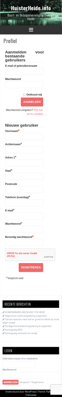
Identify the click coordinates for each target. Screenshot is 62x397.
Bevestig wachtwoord (19, 236)
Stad (8, 170)
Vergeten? (25, 382)
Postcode (11, 184)
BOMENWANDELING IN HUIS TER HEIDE (25, 312)
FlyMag (50, 391)
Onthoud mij (34, 94)
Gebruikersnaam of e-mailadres (20, 358)
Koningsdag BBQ (13, 329)
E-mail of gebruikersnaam (21, 65)
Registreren (38, 382)
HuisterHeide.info (31, 8)
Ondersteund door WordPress (21, 391)
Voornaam (12, 130)
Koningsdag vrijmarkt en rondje (21, 333)
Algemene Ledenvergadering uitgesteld (25, 316)
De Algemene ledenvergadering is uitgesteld (28, 326)
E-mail (9, 210)
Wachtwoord (13, 79)
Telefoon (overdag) (17, 197)
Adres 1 (10, 157)
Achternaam (13, 144)
